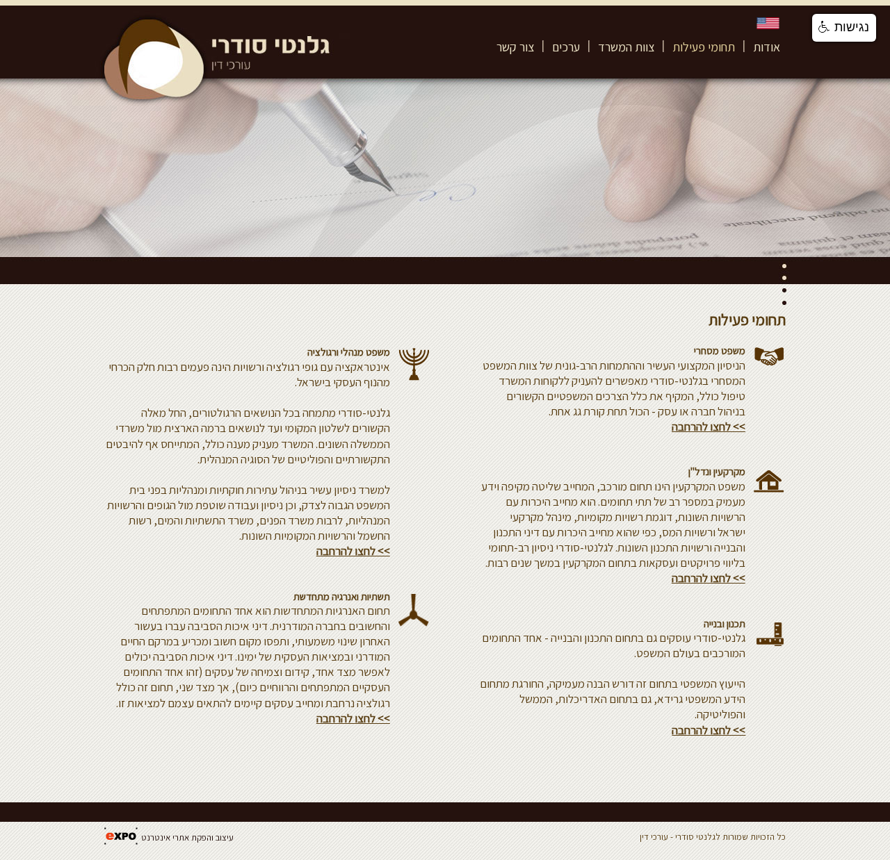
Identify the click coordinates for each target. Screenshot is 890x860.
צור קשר (515, 47)
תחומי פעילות (703, 47)
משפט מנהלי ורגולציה (348, 351)
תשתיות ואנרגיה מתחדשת (341, 596)
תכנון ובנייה (724, 623)
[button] (844, 28)
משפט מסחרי (719, 350)
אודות (766, 47)
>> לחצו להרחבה (353, 551)
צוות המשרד (626, 47)
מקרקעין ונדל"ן (716, 471)
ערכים (566, 47)
